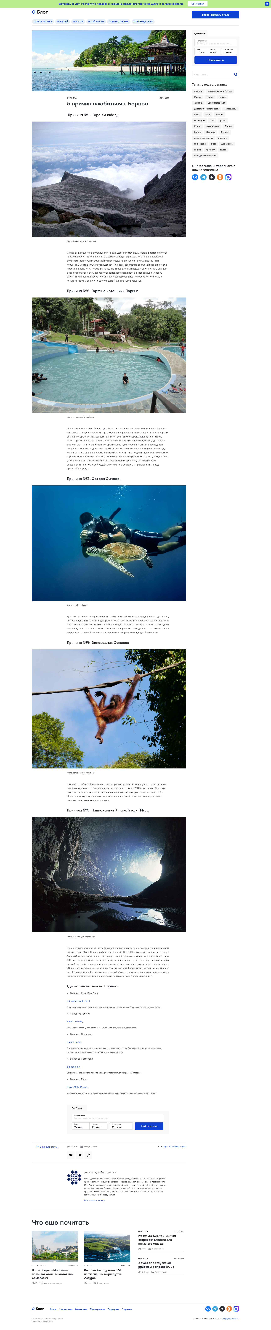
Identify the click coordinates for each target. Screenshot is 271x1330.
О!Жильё (62, 21)
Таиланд (198, 102)
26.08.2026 (73, 1265)
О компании (81, 1309)
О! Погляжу (197, 3)
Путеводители (143, 21)
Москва (222, 97)
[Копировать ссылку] (88, 1155)
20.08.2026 (125, 1265)
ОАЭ (212, 120)
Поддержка (113, 1309)
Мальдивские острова (205, 155)
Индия (197, 149)
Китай (197, 114)
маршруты (199, 120)
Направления (65, 1309)
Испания (222, 138)
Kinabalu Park (74, 1021)
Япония (228, 126)
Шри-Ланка (227, 143)
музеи (223, 149)
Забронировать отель (215, 14)
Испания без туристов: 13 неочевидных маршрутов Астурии (102, 1274)
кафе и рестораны (203, 138)
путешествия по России (220, 91)
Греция (197, 132)
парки (183, 1146)
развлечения (212, 126)
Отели (53, 1309)
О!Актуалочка (43, 21)
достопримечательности (206, 108)
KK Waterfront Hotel (78, 1001)
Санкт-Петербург (216, 102)
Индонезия (200, 143)
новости (198, 91)
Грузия (223, 120)
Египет (197, 126)
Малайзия (174, 1146)
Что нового (39, 1265)
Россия (197, 97)
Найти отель (149, 1126)
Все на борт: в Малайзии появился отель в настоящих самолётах (52, 1274)
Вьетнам (225, 132)
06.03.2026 (179, 1258)
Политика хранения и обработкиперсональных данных (47, 1319)
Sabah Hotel (74, 1041)
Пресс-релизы (97, 1309)
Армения (210, 149)
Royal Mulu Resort (77, 1086)
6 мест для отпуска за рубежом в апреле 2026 (156, 1265)
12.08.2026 (179, 1231)
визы (213, 143)
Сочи (207, 114)
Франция (210, 132)
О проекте (127, 1309)
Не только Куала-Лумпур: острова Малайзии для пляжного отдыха (157, 1239)
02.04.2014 (164, 98)
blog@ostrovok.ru (231, 1318)
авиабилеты (230, 108)
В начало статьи (48, 1146)
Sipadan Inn (73, 1066)
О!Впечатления (119, 21)
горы (165, 1146)
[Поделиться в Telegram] (79, 1155)
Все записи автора (94, 1200)
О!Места (78, 21)
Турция (210, 97)
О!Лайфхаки (96, 21)
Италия (219, 114)
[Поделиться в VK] (70, 1155)
